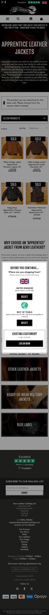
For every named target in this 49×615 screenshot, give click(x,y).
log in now (24, 343)
